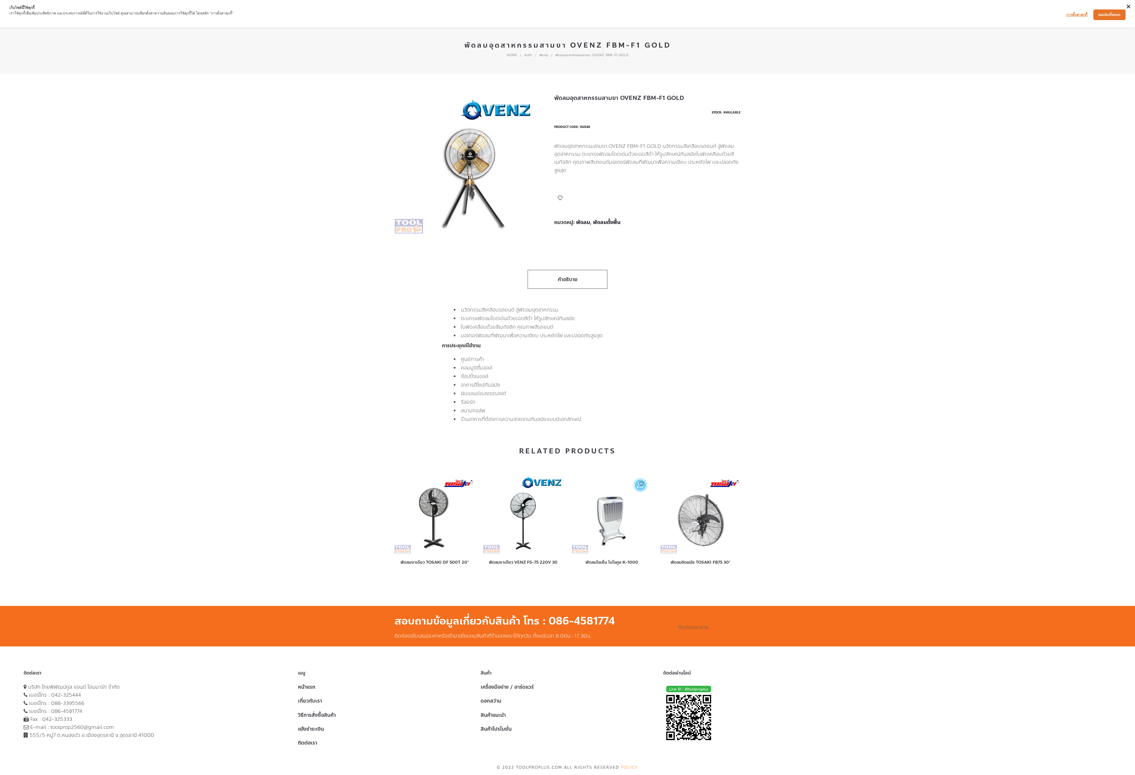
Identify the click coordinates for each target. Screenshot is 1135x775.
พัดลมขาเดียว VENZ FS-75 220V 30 (523, 562)
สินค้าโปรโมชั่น (496, 729)
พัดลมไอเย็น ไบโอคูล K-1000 (612, 562)
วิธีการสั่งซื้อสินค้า (317, 715)
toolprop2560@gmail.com (82, 727)
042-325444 (66, 695)
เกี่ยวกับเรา (310, 701)
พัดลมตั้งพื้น (606, 222)
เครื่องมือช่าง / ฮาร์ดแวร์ (507, 687)
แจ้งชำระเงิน (311, 729)
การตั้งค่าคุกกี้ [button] (1076, 14)
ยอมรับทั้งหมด (1109, 14)
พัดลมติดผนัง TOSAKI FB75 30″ (700, 562)
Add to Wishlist (560, 198)
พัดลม (543, 55)
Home (512, 55)
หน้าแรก (306, 687)
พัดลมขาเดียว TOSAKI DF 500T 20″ (435, 562)
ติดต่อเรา (307, 743)
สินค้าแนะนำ (493, 715)
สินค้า (528, 55)
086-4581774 (66, 711)
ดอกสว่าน (491, 701)
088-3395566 (67, 703)
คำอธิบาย (568, 279)
